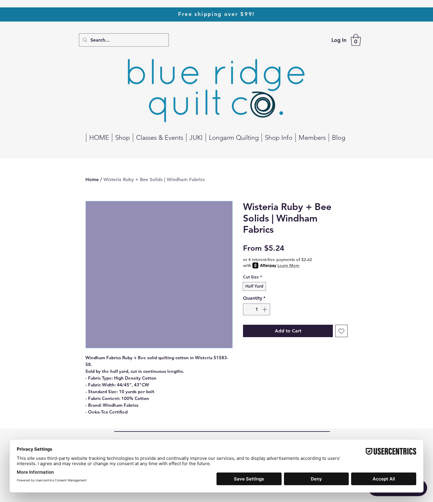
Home (92, 179)
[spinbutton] (256, 309)
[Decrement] (248, 309)
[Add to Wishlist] (341, 331)
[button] (356, 40)
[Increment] (265, 309)
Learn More (288, 265)
